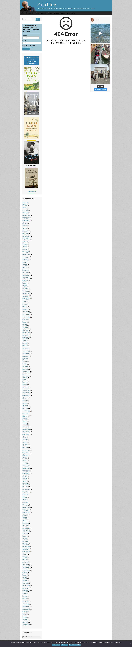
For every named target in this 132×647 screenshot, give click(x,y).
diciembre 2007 (26, 565)
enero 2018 (25, 369)
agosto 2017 (25, 377)
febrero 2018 (25, 368)
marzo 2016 (25, 405)
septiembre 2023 (26, 259)
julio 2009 (24, 535)
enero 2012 (25, 486)
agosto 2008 (25, 552)
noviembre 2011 (26, 489)
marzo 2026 (25, 210)
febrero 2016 (25, 406)
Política (36, 13)
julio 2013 (24, 457)
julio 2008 (24, 554)
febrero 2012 (25, 484)
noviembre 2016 (26, 392)
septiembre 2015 (26, 415)
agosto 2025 (25, 222)
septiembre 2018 (26, 356)
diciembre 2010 (26, 507)
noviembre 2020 (26, 314)
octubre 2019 (25, 335)
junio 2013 (24, 458)
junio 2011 (24, 497)
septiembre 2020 (26, 317)
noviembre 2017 (26, 372)
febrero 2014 (25, 445)
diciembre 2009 (26, 526)
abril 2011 (24, 501)
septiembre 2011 (26, 492)
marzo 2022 (25, 288)
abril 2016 (24, 403)
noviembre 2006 (26, 587)
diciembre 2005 (26, 604)
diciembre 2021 (26, 293)
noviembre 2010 (26, 509)
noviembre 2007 (26, 567)
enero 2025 (25, 233)
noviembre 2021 (26, 295)
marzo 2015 (25, 424)
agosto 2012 (25, 475)
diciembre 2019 (26, 332)
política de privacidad (27, 47)
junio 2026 (24, 205)
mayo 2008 (24, 557)
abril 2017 (24, 384)
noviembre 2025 (26, 217)
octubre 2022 (25, 277)
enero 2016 (25, 408)
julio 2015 (24, 418)
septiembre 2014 (26, 434)
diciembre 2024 (26, 235)
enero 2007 (25, 583)
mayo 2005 (24, 616)
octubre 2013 (25, 452)
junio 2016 (24, 400)
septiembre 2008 (26, 551)
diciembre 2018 (26, 351)
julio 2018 (24, 359)
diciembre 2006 (26, 585)
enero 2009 (25, 544)
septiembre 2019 (26, 337)
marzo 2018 (25, 366)
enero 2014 (25, 447)
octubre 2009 (25, 530)
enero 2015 (25, 428)
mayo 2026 (24, 207)
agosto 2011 (25, 494)
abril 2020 (24, 325)
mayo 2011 (24, 499)
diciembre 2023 (26, 254)
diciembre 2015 (26, 410)
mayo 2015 (24, 421)
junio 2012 (24, 478)
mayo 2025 (24, 226)
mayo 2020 (24, 324)
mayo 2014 (24, 441)
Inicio (22, 13)
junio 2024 (24, 244)
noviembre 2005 (26, 606)
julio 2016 (24, 398)
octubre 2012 (25, 471)
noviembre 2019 (26, 334)
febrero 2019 (25, 348)
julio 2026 (24, 204)
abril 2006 (24, 598)
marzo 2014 (25, 444)
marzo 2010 (25, 522)
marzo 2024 (25, 249)
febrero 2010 (25, 523)
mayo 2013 (24, 460)
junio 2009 (24, 536)
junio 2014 (24, 439)
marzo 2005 (25, 619)
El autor (63, 13)
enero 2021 (25, 311)
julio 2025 (24, 223)
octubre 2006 (25, 588)
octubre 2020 (25, 316)
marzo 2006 (25, 600)
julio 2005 (24, 612)
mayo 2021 (24, 304)
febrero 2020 (25, 329)
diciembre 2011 (26, 488)
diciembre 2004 (26, 624)
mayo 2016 (24, 402)
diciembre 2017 (26, 371)
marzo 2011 (25, 502)
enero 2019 (25, 350)
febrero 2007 (25, 582)
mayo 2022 (24, 285)
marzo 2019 (25, 347)
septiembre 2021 (26, 298)
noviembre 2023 (26, 256)
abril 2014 (24, 442)
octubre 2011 (25, 491)
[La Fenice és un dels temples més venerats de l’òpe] (100, 74)
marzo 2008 (25, 561)
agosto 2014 (25, 436)
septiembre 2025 (26, 220)
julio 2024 (24, 243)
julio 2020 (24, 321)
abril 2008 (24, 559)
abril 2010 (24, 520)
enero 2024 (25, 252)
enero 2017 (25, 389)
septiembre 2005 (26, 609)
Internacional (29, 13)
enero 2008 (25, 564)
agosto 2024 (25, 241)
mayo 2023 (24, 265)
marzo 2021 (25, 308)
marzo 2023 (25, 269)
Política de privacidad (74, 644)
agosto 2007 (25, 572)
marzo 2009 (25, 541)
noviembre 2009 (26, 528)
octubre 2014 (25, 432)
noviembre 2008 (26, 548)
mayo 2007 (24, 577)
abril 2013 (24, 462)
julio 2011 (24, 496)
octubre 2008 (25, 549)
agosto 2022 (25, 280)
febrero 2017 (25, 387)
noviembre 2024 (26, 236)
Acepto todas (56, 644)
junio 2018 (24, 361)
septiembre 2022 (26, 278)
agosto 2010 (25, 514)
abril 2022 (24, 286)
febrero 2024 (25, 251)
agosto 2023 (25, 260)
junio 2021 (24, 303)
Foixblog (46, 4)
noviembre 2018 (26, 353)
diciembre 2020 (26, 312)
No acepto (64, 644)
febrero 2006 (25, 601)
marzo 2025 (25, 230)
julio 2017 (24, 379)
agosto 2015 (25, 416)
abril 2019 (24, 345)
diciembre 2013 (26, 449)
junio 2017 (24, 381)
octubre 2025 (25, 218)
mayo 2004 (24, 625)
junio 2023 (24, 264)
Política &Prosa (32, 191)
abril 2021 (24, 306)
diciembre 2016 (26, 390)
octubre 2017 (25, 374)
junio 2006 (24, 595)
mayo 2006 (24, 596)
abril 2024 (24, 248)
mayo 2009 (24, 538)
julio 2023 (24, 262)
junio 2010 (24, 517)
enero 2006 (25, 603)
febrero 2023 (25, 270)
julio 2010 (24, 515)
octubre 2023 (25, 257)
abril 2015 (24, 423)
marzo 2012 (25, 483)
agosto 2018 (25, 358)
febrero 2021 (25, 309)
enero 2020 (25, 330)
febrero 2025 (25, 231)
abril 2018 (24, 364)
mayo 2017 (24, 382)
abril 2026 (24, 209)
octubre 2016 (25, 394)
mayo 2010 (24, 518)
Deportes (56, 13)
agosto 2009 (25, 533)
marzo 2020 (25, 327)
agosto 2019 (25, 338)
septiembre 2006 (26, 590)
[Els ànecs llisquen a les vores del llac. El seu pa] (100, 33)
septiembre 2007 (26, 570)
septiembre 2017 (26, 376)
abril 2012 (24, 481)
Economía (43, 13)
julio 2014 (24, 437)
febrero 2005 (25, 621)
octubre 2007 (25, 569)
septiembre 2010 (26, 512)
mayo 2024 (24, 246)
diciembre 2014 (26, 429)
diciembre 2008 (26, 546)
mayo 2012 (24, 479)
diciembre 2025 (26, 215)
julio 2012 (24, 476)
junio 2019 (24, 342)
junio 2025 (24, 225)
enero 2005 (25, 622)
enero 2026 (25, 213)
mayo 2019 (24, 343)
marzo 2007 (25, 580)
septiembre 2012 (26, 473)
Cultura (50, 13)
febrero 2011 (25, 504)
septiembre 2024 (26, 239)
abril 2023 (24, 267)
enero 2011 (25, 505)
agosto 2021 (25, 299)
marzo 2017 (25, 385)
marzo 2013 (25, 463)
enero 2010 (25, 525)
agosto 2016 (25, 397)
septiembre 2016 (26, 395)
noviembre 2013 (26, 450)
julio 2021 (24, 301)
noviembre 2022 (26, 275)
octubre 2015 (25, 413)
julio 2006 (24, 593)
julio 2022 (24, 282)
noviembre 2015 (26, 411)
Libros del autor (71, 13)
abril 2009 (24, 539)
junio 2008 (24, 556)
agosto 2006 (25, 591)
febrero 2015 (25, 426)
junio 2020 (24, 322)
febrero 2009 (25, 543)
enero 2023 (25, 272)
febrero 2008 (25, 562)
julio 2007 (24, 574)
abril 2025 (24, 228)
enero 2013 (25, 466)
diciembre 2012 (26, 468)
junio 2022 (24, 283)
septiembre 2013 (26, 454)
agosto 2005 (25, 611)
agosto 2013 (25, 455)
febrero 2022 (25, 290)
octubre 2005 (25, 608)
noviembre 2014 (26, 431)
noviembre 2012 (26, 470)
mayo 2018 (24, 363)
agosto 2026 (25, 202)
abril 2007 (24, 578)
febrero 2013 (25, 465)
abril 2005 (24, 617)
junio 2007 (24, 575)
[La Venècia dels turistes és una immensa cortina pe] (100, 54)
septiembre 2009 (26, 531)
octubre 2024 (25, 238)
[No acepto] (130, 643)
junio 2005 (24, 614)
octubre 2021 (25, 296)
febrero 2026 (25, 212)
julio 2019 (24, 340)
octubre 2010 (25, 510)
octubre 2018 (25, 355)
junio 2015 (24, 419)
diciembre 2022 (26, 273)
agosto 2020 (25, 319)
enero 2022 (25, 291)
